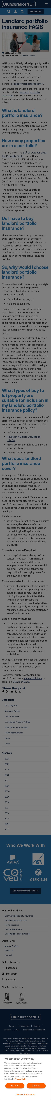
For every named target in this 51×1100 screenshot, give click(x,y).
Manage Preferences (25, 1094)
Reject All (15, 1086)
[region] (25, 1077)
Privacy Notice (20, 1079)
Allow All (36, 1086)
